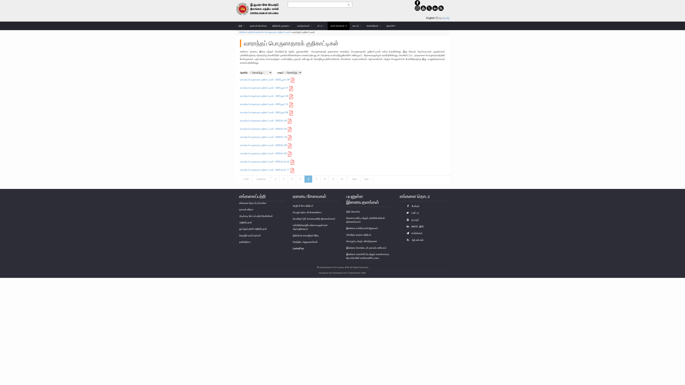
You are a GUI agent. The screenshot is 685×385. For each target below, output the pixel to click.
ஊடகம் (355, 26)
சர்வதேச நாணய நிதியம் (358, 234)
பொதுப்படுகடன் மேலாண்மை (307, 212)
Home (242, 32)
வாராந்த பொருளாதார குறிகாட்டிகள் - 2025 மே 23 (263, 128)
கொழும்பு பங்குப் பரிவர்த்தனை (361, 241)
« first (246, 179)
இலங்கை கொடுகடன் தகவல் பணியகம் (366, 247)
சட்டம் (320, 26)
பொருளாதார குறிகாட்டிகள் (277, 32)
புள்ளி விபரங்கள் (337, 26)
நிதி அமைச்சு (353, 211)
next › (354, 179)
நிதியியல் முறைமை (281, 26)
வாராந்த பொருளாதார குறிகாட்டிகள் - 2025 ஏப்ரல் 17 (264, 169)
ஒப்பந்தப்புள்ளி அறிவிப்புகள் (253, 228)
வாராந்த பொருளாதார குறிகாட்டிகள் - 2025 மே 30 (263, 120)
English (430, 18)
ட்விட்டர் (415, 212)
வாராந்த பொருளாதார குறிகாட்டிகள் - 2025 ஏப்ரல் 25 (264, 161)
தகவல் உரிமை (246, 209)
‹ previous (261, 179)
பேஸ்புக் (415, 206)
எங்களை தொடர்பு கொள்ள (252, 203)
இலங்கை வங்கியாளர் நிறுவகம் (362, 228)
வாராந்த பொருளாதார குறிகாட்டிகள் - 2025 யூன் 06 (264, 112)
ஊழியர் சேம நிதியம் (303, 205)
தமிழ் (447, 18)
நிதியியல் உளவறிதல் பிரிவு (306, 235)
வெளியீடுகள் (373, 26)
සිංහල (439, 18)
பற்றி (240, 26)
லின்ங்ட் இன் (417, 226)
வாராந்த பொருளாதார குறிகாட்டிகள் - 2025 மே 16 (263, 137)
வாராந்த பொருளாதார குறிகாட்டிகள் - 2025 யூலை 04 (265, 79)
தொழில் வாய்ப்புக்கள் (250, 235)
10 (342, 179)
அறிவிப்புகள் (245, 222)
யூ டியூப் (415, 219)
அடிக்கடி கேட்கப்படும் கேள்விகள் (256, 216)
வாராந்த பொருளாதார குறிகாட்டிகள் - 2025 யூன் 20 (264, 96)
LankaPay (298, 248)
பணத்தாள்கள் (303, 26)
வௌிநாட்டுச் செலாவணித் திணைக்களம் (314, 218)
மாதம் (280, 72)
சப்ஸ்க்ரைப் (417, 233)
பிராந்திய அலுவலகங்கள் (305, 241)
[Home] (261, 9)
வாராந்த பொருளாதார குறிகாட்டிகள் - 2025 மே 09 (263, 145)
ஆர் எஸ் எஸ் (417, 239)
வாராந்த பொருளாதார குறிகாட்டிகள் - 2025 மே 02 (263, 153)
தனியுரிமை (244, 241)
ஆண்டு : (244, 72)
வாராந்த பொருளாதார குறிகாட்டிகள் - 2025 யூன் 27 (264, 87)
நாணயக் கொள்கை (258, 26)
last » (367, 179)
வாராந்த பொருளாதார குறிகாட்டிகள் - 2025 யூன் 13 (264, 104)
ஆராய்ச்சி (390, 26)
